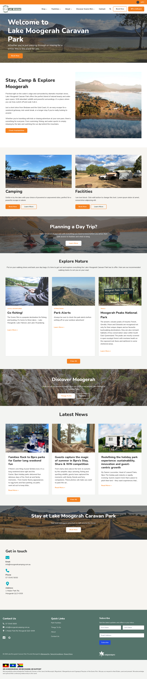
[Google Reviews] (9, 637)
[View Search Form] (110, 9)
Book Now (120, 9)
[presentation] (27, 438)
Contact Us (55, 636)
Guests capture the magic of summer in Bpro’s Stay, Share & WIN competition (72, 460)
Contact (102, 9)
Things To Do (56, 627)
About (53, 632)
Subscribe (105, 642)
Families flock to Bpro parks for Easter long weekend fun (26, 460)
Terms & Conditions (56, 654)
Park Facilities (56, 623)
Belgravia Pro (45, 654)
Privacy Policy (68, 654)
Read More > (13, 490)
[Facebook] (4, 637)
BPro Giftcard (136, 9)
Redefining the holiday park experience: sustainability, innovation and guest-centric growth (119, 462)
